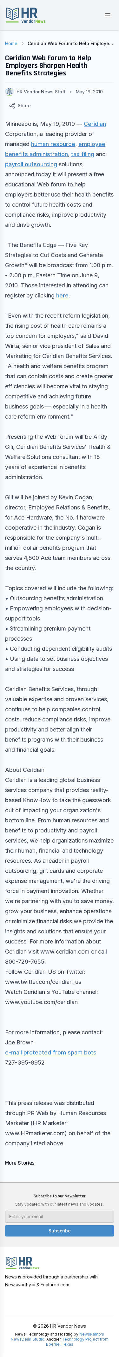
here (62, 295)
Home (11, 43)
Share (24, 105)
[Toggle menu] (107, 15)
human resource (53, 144)
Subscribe (60, 1230)
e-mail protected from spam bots (50, 1052)
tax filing (82, 154)
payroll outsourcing (31, 164)
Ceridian (95, 123)
